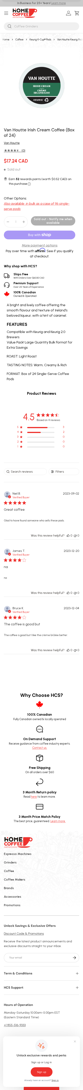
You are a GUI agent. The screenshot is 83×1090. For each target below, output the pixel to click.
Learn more (58, 3)
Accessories (12, 896)
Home (5, 39)
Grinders (10, 862)
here (34, 796)
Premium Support (29, 284)
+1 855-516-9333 (15, 1025)
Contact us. (39, 747)
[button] (77, 13)
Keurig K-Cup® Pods (40, 39)
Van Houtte (12, 143)
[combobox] (41, 26)
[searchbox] (25, 471)
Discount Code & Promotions (24, 933)
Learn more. (58, 821)
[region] (40, 427)
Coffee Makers (14, 879)
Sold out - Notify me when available (53, 221)
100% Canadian (25, 293)
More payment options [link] (40, 245)
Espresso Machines (17, 854)
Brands (9, 888)
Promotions (12, 905)
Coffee (19, 39)
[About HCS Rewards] (29, 184)
